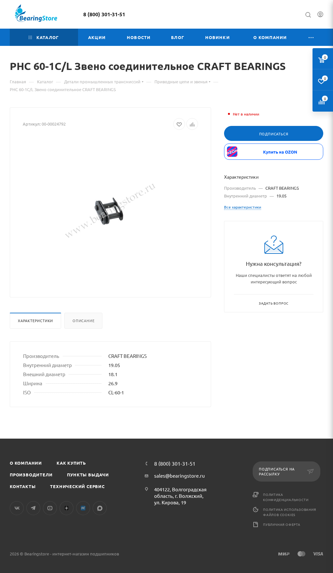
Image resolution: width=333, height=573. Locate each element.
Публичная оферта (281, 524)
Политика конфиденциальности (285, 497)
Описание (83, 320)
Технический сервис (77, 486)
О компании (26, 463)
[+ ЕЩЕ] (311, 37)
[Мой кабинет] (320, 15)
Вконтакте (17, 508)
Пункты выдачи (88, 474)
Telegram (33, 508)
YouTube (50, 508)
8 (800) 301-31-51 (104, 14)
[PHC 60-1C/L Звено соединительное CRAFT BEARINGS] (110, 211)
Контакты (22, 486)
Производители (31, 474)
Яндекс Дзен (66, 508)
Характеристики (35, 320)
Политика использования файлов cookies (289, 512)
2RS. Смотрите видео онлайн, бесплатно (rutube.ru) (83, 508)
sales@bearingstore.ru (179, 475)
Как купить (71, 463)
